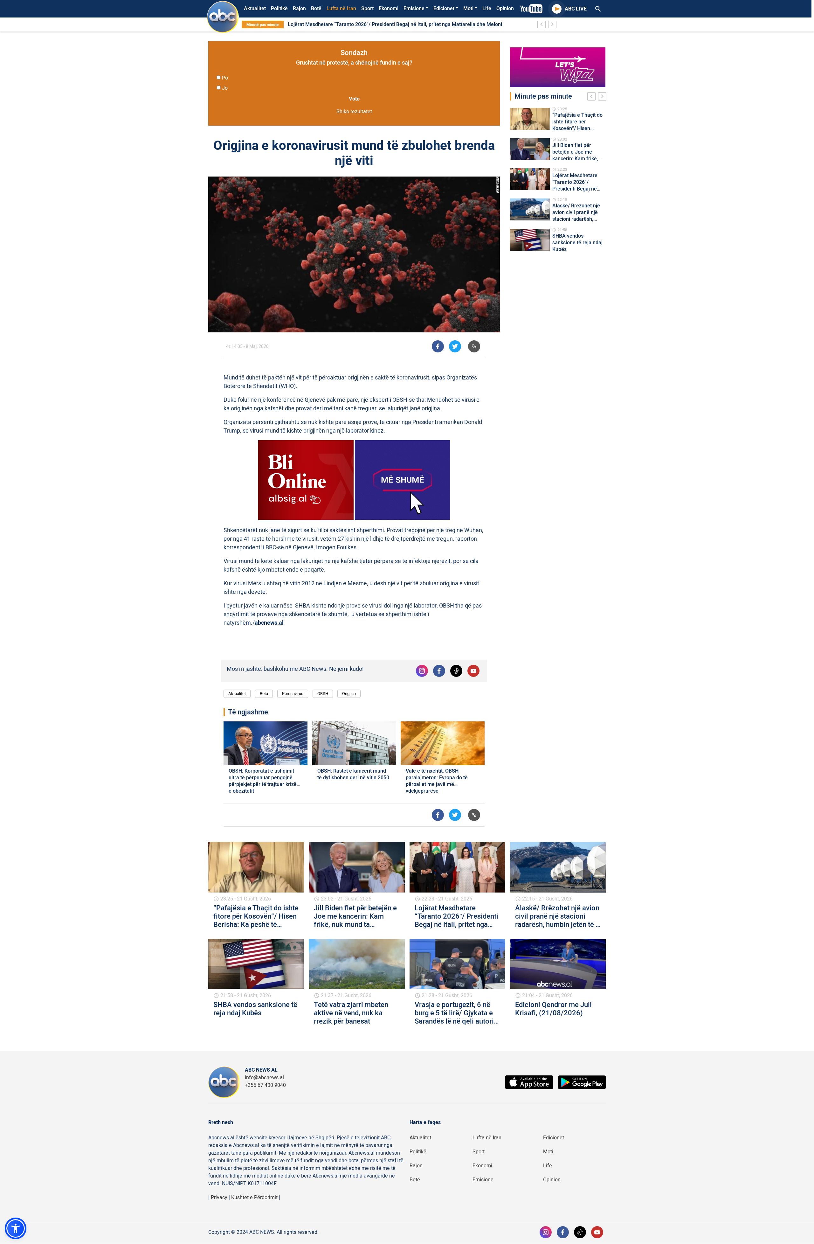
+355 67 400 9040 (265, 1085)
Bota (264, 694)
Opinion (505, 8)
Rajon (299, 8)
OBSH (322, 694)
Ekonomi (388, 8)
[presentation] (592, 97)
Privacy (219, 1197)
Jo (225, 88)
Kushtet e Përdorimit (254, 1197)
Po (225, 78)
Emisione (414, 8)
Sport (367, 8)
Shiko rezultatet (354, 111)
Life (486, 8)
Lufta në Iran (341, 8)
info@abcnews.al (264, 1077)
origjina (349, 694)
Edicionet (443, 8)
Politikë (279, 8)
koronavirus (292, 694)
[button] (15, 1228)
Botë (316, 8)
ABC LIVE (576, 8)
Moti (468, 8)
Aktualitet (255, 8)
